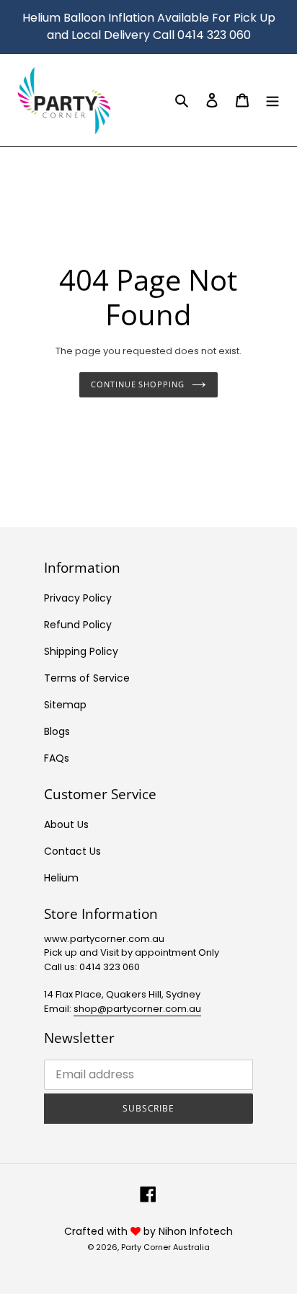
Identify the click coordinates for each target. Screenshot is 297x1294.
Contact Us (72, 851)
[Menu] (272, 100)
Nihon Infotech (196, 1231)
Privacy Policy (78, 598)
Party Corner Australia (165, 1247)
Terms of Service (87, 678)
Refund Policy (78, 624)
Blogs (57, 731)
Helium (61, 878)
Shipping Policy (81, 651)
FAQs (56, 758)
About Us (66, 824)
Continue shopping (137, 384)
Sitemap (65, 704)
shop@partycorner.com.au (137, 1009)
